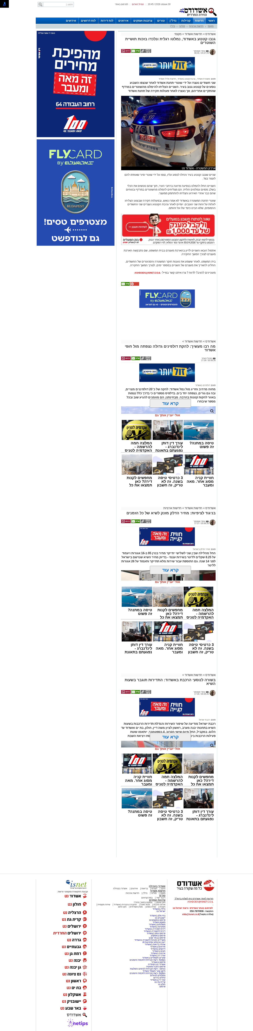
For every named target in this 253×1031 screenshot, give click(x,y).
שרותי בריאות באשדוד (155, 944)
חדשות (199, 20)
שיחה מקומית (103, 904)
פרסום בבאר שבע (157, 937)
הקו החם (122, 906)
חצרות (154, 888)
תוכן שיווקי (160, 902)
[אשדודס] (192, 890)
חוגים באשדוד (158, 951)
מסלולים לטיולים (157, 975)
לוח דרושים (88, 20)
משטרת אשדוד (203, 79)
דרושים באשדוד (158, 949)
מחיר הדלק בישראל (201, 549)
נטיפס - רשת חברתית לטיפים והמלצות (147, 968)
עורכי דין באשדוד (157, 955)
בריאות (144, 888)
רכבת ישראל (204, 720)
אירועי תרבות (159, 904)
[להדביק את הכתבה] (134, 285)
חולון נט (161, 984)
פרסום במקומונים (157, 920)
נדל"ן (173, 20)
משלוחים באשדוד (157, 924)
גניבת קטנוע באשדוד (186, 79)
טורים (161, 20)
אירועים (123, 20)
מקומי (211, 26)
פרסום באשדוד (158, 962)
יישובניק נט (159, 918)
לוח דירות (107, 20)
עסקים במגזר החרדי (143, 902)
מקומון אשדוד (159, 922)
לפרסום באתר (121, 4)
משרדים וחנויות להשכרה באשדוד (149, 940)
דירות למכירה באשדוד (155, 929)
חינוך (163, 888)
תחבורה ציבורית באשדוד (125, 904)
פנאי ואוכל (145, 904)
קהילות (186, 20)
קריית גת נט (159, 982)
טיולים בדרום (159, 977)
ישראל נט (161, 911)
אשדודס (210, 34)
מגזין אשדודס (136, 906)
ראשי (211, 20)
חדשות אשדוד (193, 34)
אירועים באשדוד (157, 946)
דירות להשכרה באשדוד (154, 931)
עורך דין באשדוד (157, 980)
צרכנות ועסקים (142, 20)
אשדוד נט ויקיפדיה (156, 964)
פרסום (162, 986)
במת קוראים (147, 897)
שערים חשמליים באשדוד (153, 957)
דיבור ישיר (160, 897)
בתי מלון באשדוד (157, 915)
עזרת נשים (151, 906)
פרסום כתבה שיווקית (155, 966)
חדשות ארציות (196, 26)
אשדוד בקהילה (157, 886)
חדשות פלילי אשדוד (167, 79)
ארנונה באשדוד (158, 953)
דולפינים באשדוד (202, 385)
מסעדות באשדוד (157, 926)
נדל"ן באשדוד (159, 909)
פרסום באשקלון (158, 935)
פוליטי (182, 26)
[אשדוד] (197, 17)
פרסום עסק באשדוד (156, 933)
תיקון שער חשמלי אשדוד (154, 971)
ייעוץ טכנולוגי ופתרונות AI (153, 942)
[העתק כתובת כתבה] (145, 52)
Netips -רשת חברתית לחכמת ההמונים (147, 960)
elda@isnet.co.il (190, 914)
